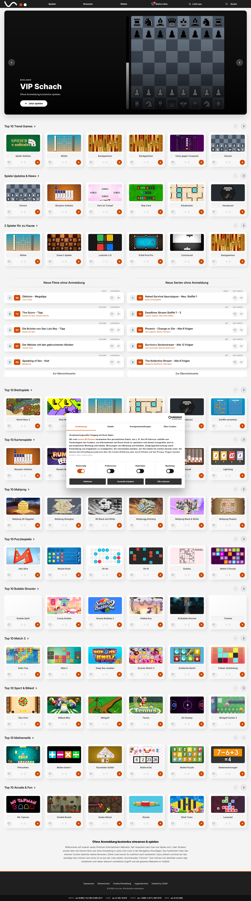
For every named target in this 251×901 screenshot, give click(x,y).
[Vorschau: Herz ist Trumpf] (105, 192)
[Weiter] (239, 62)
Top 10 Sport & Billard (19, 688)
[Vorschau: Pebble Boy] (146, 605)
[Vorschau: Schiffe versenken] (228, 406)
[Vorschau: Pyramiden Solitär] (105, 754)
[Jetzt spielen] (37, 162)
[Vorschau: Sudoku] (187, 555)
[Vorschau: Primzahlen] (23, 754)
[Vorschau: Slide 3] (64, 655)
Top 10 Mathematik (17, 738)
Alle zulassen (163, 481)
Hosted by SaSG (159, 883)
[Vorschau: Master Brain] (64, 555)
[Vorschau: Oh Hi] (146, 555)
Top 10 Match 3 (15, 638)
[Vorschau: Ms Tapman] (23, 804)
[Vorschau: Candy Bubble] (64, 605)
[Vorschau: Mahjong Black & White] (187, 506)
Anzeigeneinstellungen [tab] (140, 426)
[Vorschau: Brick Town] (187, 804)
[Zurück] (11, 62)
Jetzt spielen (36, 103)
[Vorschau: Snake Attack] (105, 804)
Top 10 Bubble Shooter (20, 588)
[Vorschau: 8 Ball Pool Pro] (146, 242)
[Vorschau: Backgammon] (105, 143)
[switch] (110, 471)
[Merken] (111, 297)
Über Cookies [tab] (170, 426)
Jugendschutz (141, 883)
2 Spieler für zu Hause (19, 225)
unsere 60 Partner (86, 439)
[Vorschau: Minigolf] (105, 705)
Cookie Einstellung (122, 883)
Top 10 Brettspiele (16, 390)
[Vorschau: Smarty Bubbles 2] (105, 605)
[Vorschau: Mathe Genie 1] (64, 754)
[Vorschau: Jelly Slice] (23, 555)
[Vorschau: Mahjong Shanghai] (64, 506)
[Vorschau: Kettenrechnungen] (228, 754)
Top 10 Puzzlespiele (18, 539)
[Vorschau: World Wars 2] (23, 406)
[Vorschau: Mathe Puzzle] (187, 754)
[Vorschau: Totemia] (228, 605)
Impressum (89, 883)
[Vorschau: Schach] (228, 143)
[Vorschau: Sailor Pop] (23, 655)
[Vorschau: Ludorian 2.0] (105, 242)
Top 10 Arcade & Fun (18, 787)
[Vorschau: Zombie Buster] (64, 804)
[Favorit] (9, 162)
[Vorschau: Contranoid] (187, 242)
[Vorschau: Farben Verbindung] (228, 655)
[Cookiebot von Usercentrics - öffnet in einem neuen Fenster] (170, 418)
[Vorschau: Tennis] (146, 705)
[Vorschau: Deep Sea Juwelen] (105, 655)
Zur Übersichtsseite (64, 373)
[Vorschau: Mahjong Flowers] (228, 506)
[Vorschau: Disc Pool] (23, 705)
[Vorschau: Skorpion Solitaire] (64, 192)
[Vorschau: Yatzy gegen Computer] (187, 143)
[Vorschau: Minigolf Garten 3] (228, 705)
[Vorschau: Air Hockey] (187, 705)
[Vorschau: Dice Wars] (64, 406)
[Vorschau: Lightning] (228, 456)
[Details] (118, 297)
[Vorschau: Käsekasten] (187, 192)
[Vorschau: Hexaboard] (228, 192)
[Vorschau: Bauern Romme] (64, 456)
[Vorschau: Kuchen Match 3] (146, 655)
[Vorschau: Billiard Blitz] (64, 705)
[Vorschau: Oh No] (105, 555)
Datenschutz (104, 883)
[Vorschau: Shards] (146, 804)
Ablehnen (87, 481)
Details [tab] (111, 426)
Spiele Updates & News (20, 176)
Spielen (52, 4)
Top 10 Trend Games (18, 126)
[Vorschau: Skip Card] (146, 192)
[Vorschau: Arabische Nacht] (187, 655)
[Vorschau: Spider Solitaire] (23, 143)
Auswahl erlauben (125, 481)
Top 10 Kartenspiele (18, 439)
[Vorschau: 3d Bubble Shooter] (187, 605)
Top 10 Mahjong (15, 489)
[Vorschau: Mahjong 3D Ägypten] (23, 506)
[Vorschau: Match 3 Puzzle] (228, 555)
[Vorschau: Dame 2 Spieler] (64, 242)
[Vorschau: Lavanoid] (228, 804)
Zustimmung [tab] (81, 426)
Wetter (123, 4)
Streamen (88, 4)
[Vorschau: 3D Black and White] (105, 506)
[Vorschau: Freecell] (187, 456)
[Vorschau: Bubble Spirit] (23, 605)
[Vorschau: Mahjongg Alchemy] (146, 506)
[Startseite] (13, 4)
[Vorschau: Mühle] (64, 143)
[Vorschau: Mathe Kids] (146, 754)
